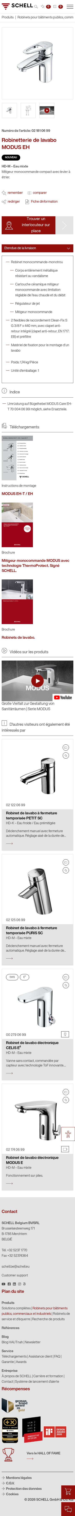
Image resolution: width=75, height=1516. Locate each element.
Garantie (8, 1362)
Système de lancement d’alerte (37, 1382)
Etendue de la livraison (20, 248)
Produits (8, 1303)
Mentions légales (18, 1478)
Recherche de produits (48, 1319)
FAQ (57, 1356)
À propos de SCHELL (16, 1376)
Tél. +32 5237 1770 (14, 1250)
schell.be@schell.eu (16, 1267)
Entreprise (10, 1371)
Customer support (15, 1275)
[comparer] (66, 747)
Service (7, 1351)
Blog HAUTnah (12, 1342)
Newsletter (33, 1342)
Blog (5, 1337)
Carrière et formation (48, 1376)
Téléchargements (14, 1356)
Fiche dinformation (44, 201)
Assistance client (40, 1356)
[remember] (66, 755)
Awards (21, 1362)
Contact (7, 1382)
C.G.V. (10, 1483)
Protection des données (23, 1489)
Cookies (12, 1494)
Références (10, 1328)
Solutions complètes (16, 1308)
